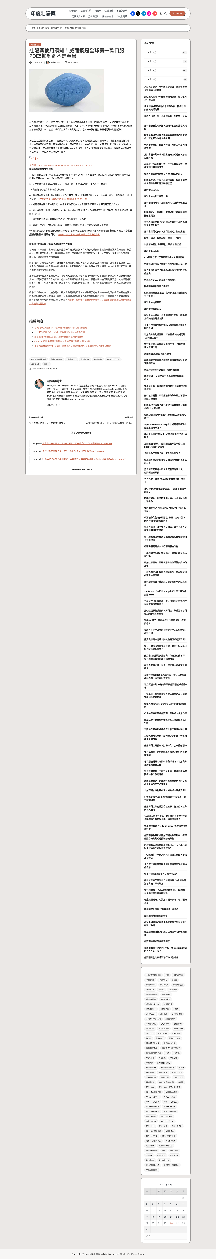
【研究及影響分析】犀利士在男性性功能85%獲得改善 (59, 332)
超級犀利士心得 (152, 1150)
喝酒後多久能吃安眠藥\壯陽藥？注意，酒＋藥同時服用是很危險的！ (165, 519)
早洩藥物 (149, 1063)
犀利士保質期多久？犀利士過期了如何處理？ (165, 231)
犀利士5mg (150, 1087)
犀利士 (46, 364)
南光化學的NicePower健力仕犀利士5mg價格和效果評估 (60, 327)
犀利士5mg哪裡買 (152, 302)
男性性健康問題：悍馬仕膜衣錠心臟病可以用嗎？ (165, 667)
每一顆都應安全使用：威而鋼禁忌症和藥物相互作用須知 (165, 538)
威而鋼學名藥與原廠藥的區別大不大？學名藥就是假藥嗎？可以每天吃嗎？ (165, 847)
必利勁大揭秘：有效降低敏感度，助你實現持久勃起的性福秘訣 (165, 89)
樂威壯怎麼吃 (178, 1077)
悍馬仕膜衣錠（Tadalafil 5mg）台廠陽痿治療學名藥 (165, 827)
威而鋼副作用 (151, 999)
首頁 (33, 28)
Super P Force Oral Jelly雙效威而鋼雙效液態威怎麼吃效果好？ (165, 426)
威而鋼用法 (165, 1009)
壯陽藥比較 (150, 990)
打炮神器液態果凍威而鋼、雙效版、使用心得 (165, 713)
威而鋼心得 (35, 364)
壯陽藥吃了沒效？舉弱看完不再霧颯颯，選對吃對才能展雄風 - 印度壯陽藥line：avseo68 (84, 459)
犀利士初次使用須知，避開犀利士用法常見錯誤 (165, 127)
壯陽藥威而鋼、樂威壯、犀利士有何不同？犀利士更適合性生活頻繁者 (165, 782)
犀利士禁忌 (170, 1131)
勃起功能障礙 (178, 975)
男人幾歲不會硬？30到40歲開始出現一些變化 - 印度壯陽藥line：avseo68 (77, 443)
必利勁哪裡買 (170, 1019)
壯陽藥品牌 (164, 985)
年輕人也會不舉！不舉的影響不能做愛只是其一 (165, 118)
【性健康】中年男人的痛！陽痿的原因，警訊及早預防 (165, 856)
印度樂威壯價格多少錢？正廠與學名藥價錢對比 (165, 933)
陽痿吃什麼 (161, 1155)
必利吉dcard (178, 1029)
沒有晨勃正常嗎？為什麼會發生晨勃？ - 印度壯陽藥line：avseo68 (73, 451)
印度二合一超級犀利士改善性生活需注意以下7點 (165, 721)
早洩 (167, 1053)
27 (165, 1223)
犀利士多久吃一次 (167, 1121)
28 (171, 1223)
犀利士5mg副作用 (152, 1097)
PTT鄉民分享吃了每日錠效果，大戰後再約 (164, 257)
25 (153, 1223)
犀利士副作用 (151, 1116)
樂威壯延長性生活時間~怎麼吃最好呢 (161, 370)
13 (165, 1210)
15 (177, 1210)
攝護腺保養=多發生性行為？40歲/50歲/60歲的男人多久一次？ (165, 949)
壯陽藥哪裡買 (178, 985)
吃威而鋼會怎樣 (56, 359)
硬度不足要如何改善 (153, 1141)
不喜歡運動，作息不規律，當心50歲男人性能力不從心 (165, 500)
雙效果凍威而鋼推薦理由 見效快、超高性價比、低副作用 (164, 346)
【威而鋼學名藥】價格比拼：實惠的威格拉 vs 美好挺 (165, 554)
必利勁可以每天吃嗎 (153, 1019)
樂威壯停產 (150, 1072)
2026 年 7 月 (150, 61)
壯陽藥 (174, 980)
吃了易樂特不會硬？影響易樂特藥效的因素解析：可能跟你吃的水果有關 (165, 137)
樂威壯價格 (163, 1072)
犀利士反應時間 (166, 1116)
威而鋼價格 (98, 359)
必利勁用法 (150, 1029)
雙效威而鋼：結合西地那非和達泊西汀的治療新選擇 (165, 753)
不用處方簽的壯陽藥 (38, 359)
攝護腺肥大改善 (152, 1048)
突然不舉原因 (170, 1141)
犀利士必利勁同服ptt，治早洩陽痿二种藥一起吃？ (165, 436)
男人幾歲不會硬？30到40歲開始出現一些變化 (165, 481)
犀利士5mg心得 (151, 251)
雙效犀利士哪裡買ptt (171, 1165)
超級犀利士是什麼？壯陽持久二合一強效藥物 (165, 745)
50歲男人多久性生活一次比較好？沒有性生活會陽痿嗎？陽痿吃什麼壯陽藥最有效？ (165, 818)
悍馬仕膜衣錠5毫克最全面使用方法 (160, 874)
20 (165, 1216)
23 (183, 1216)
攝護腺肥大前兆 (174, 1038)
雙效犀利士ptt (164, 1160)
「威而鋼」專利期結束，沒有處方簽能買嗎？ (165, 790)
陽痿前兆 (149, 1155)
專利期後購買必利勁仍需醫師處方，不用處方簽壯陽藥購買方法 (165, 763)
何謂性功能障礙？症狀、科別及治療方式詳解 (165, 263)
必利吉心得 (176, 1033)
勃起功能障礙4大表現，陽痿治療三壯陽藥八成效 (165, 416)
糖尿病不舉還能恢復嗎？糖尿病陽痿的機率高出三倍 (165, 461)
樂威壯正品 (150, 1082)
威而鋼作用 (173, 990)
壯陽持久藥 (35, 45)
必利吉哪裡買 (163, 1033)
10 (147, 1210)
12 (159, 1210)
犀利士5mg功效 (151, 189)
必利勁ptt (163, 1014)
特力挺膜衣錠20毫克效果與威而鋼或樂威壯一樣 (165, 686)
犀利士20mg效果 (170, 1111)
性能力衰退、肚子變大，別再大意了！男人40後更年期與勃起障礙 (165, 529)
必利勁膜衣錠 (164, 1029)
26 (159, 1223)
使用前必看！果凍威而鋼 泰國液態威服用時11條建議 (62, 198)
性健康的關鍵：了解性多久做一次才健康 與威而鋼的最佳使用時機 (165, 773)
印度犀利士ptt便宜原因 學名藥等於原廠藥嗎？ (164, 378)
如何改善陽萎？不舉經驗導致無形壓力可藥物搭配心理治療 (165, 397)
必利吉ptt (149, 1033)
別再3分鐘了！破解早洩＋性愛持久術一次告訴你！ (165, 622)
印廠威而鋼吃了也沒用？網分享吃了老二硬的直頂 (165, 901)
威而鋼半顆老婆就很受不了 (157, 941)
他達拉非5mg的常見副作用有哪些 (160, 279)
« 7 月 (148, 1236)
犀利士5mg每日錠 (152, 1111)
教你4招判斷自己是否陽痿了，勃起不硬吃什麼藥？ (165, 490)
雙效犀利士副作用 (152, 1165)
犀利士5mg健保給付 (153, 1092)
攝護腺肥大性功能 (152, 1043)
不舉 (167, 975)
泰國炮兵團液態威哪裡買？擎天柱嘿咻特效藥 (165, 729)
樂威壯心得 (165, 1077)
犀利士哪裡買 (151, 1121)
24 (147, 1223)
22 (177, 1216)
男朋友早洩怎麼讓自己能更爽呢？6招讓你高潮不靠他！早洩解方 (165, 882)
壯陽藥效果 (85, 359)
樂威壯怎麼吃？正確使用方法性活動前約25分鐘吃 (165, 564)
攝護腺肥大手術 (169, 1043)
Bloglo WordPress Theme (132, 1254)
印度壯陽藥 (43, 13)
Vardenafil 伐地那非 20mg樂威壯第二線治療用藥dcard (165, 593)
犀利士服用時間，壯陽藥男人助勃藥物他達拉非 (165, 204)
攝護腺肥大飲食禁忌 (153, 1053)
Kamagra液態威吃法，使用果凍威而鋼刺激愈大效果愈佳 (165, 294)
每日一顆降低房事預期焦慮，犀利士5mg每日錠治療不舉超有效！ (165, 648)
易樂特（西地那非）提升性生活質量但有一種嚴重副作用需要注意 (165, 166)
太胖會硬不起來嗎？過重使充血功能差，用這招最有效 (165, 156)
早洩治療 (173, 1058)
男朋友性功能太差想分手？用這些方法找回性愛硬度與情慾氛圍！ (165, 602)
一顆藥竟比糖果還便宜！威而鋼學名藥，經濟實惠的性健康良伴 (165, 696)
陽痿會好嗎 (174, 1155)
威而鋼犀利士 (151, 1009)
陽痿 (164, 1150)
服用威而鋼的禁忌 (163, 1063)
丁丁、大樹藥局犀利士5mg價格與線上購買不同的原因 (165, 326)
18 (153, 1216)
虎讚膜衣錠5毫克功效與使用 (157, 353)
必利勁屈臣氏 (151, 1024)
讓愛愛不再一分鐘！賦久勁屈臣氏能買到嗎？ (165, 639)
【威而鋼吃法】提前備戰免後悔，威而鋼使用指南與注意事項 (165, 574)
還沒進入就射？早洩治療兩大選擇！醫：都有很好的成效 (165, 98)
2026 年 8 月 (150, 52)
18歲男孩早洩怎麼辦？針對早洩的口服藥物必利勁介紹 (165, 631)
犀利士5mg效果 (169, 1107)
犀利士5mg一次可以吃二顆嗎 (169, 1087)
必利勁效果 (165, 1024)
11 (152, 1210)
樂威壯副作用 (177, 1072)
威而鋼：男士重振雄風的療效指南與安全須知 (79, 234)
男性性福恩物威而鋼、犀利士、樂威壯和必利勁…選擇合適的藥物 (165, 612)
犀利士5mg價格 (171, 1092)
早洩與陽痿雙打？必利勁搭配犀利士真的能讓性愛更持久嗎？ (165, 223)
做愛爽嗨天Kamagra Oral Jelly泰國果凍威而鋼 (165, 705)
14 (171, 1210)
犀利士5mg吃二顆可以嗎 (156, 196)
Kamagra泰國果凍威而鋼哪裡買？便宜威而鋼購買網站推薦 (62, 341)
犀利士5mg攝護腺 (152, 1107)
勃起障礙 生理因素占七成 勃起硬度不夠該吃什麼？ (165, 509)
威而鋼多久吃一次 (113, 359)
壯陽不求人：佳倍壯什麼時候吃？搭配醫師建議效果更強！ (165, 214)
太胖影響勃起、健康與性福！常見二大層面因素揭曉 (165, 146)
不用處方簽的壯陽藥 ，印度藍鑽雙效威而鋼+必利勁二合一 (164, 336)
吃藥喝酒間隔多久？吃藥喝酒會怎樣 (161, 546)
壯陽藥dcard (71, 359)
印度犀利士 (163, 980)
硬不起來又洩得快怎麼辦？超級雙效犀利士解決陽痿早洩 (165, 362)
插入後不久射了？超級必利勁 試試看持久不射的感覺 (165, 272)
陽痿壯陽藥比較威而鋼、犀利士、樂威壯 (163, 238)
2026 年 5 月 (150, 79)
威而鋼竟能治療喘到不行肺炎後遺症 (161, 957)
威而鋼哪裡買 (165, 999)
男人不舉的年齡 (152, 1136)
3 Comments (73, 62)
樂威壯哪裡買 (151, 1077)
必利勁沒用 (178, 1024)
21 (171, 1216)
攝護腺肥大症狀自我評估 (171, 1048)
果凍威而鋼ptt (151, 1068)
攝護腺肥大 (160, 1038)
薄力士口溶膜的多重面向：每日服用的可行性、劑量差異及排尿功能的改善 (164, 657)
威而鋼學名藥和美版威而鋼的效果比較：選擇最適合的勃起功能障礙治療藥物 (165, 837)
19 (159, 1216)
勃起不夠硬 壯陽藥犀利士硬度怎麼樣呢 (162, 244)
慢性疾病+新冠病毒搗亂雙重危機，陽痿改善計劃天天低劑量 (165, 108)
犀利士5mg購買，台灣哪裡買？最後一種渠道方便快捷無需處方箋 (165, 317)
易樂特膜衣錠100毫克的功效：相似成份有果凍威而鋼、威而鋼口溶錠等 (165, 676)
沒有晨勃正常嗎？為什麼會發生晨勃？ (162, 453)
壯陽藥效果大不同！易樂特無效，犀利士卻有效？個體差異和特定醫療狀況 (165, 182)
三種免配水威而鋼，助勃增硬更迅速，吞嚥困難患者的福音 (165, 737)
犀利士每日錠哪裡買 (153, 1131)
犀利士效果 (163, 1126)
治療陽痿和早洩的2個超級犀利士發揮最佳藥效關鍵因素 (165, 798)
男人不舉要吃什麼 (168, 1136)
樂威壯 (181, 1068)
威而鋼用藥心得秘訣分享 (156, 915)
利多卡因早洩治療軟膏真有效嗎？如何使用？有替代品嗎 (165, 924)
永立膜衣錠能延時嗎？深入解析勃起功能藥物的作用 (165, 866)
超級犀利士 (54, 381)
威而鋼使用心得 (152, 994)
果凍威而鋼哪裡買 (167, 1068)
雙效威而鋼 (150, 1160)
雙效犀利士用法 (152, 1170)
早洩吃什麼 (150, 1058)
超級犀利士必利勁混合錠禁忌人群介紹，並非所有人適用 (165, 808)
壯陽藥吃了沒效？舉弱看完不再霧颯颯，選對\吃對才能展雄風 (165, 407)
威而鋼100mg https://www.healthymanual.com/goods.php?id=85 (60, 165)
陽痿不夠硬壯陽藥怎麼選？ (157, 286)
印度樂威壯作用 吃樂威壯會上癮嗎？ (161, 909)
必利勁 (176, 1009)
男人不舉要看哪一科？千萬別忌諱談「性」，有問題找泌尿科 (165, 471)
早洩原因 (177, 1053)
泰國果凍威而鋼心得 (166, 1082)
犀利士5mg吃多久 (152, 1102)
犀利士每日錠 (177, 1126)
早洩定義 (162, 1058)
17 (147, 1216)
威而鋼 (161, 990)
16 (183, 1210)
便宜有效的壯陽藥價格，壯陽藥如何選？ (163, 173)
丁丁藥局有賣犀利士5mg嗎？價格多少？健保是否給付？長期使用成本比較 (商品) (72, 345)
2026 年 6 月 (150, 70)
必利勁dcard (151, 1014)
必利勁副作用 (177, 1014)
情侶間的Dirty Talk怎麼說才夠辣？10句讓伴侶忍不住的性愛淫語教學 (164, 891)
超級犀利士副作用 (165, 1146)
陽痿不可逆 (174, 1150)
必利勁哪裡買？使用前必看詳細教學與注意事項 (165, 583)
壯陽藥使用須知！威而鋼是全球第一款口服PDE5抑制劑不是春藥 (164, 445)
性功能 (148, 1038)
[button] (177, 13)
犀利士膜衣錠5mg (152, 308)
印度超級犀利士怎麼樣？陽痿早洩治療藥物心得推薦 (58, 336)
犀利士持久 (150, 1126)
